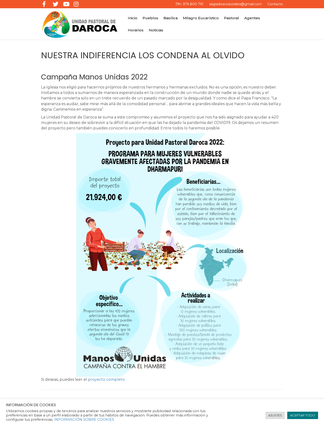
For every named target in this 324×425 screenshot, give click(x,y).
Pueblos (150, 18)
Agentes (252, 18)
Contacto (275, 4)
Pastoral (231, 18)
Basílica (170, 18)
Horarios (135, 30)
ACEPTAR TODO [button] (302, 415)
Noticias (156, 30)
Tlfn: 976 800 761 (189, 4)
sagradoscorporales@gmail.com (235, 4)
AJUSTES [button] (275, 415)
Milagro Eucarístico (201, 18)
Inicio (132, 18)
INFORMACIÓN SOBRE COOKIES (84, 419)
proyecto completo (106, 379)
